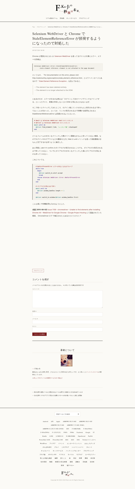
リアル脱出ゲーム (52, 18)
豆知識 (62, 18)
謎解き (78, 462)
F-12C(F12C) (56, 432)
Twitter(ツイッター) (89, 440)
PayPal (90, 436)
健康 (56, 458)
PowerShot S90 (58, 440)
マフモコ (62, 454)
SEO (72, 440)
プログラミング (84, 18)
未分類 (93, 458)
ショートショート (78, 447)
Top (33, 27)
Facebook (80, 432)
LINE (51, 436)
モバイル (71, 454)
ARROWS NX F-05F (85, 421)
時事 (80, 458)
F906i (72, 432)
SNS (78, 440)
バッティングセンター (73, 451)
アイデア (53, 443)
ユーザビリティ (90, 454)
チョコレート (45, 451)
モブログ (79, 454)
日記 (74, 458)
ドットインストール (92, 372)
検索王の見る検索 (61, 462)
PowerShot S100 (44, 440)
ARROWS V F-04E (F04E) (75, 425)
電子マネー (70, 465)
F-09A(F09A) (45, 432)
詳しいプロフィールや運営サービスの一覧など (48, 378)
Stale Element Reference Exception (53, 81)
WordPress (43, 443)
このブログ (65, 447)
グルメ (56, 447)
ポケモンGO (52, 454)
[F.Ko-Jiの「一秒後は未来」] (67, 9)
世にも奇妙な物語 (46, 458)
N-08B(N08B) (70, 436)
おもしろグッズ (90, 443)
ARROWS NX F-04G (69, 421)
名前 (34, 311)
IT (94, 432)
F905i (65, 432)
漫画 (71, 462)
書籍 (86, 458)
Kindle (44, 436)
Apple (58, 421)
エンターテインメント (74, 443)
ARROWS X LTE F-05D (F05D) (53, 429)
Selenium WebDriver (62, 56)
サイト (34, 326)
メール (35, 319)
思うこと (63, 458)
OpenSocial (81, 436)
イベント (61, 443)
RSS (67, 440)
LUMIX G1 (59, 436)
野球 (62, 465)
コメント (35, 289)
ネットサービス (71, 18)
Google (88, 432)
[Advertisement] (67, 243)
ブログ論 (42, 454)
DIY (67, 429)
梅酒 (50, 462)
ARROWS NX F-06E (57, 425)
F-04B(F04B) (76, 429)
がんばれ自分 (47, 447)
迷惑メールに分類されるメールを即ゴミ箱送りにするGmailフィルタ (61, 392)
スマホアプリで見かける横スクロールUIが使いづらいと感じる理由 (61, 395)
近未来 (92, 462)
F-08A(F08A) (87, 429)
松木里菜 (44, 462)
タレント (89, 447)
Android (45, 421)
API (52, 421)
